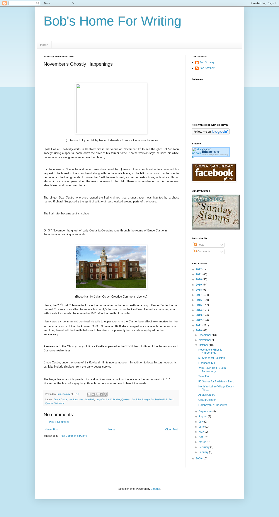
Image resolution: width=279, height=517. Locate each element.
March (203, 441)
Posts (200, 244)
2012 (199, 320)
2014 (199, 310)
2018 (199, 289)
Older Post (171, 429)
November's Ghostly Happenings (210, 351)
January (204, 452)
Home (44, 44)
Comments (203, 251)
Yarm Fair (204, 376)
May (201, 431)
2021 (199, 274)
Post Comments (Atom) (73, 435)
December (205, 335)
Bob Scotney (206, 62)
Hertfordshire (76, 399)
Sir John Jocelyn (141, 399)
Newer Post (51, 429)
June (202, 426)
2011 (199, 325)
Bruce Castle (60, 399)
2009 (199, 458)
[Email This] (89, 394)
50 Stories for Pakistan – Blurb (216, 381)
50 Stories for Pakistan (211, 358)
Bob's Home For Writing (112, 21)
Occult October (207, 399)
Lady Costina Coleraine (107, 399)
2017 (199, 294)
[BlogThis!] (93, 394)
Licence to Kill (206, 363)
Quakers (126, 399)
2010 (199, 330)
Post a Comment (59, 421)
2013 (199, 315)
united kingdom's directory (215, 154)
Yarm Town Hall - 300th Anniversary (212, 369)
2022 (199, 269)
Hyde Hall (89, 399)
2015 (199, 304)
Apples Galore (206, 394)
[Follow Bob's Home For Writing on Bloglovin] (211, 133)
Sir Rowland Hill (159, 399)
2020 (199, 279)
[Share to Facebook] (101, 394)
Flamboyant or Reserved (213, 405)
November (205, 340)
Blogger (155, 488)
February (204, 447)
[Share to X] (97, 394)
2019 (199, 284)
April (202, 436)
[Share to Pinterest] (105, 394)
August (203, 416)
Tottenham (59, 403)
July (201, 421)
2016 (199, 299)
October (204, 345)
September (206, 411)
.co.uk (211, 151)
